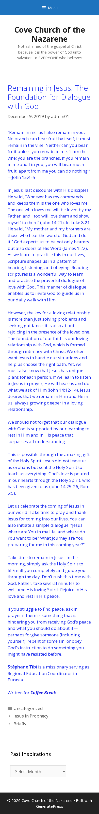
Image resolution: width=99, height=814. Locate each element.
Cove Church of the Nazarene (49, 34)
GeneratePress (49, 806)
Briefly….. (22, 724)
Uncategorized (28, 708)
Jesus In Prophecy (30, 716)
